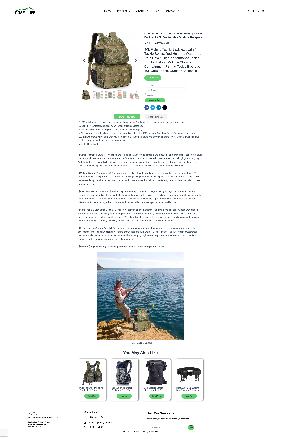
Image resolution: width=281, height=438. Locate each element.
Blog (156, 11)
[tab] (127, 116)
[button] (84, 60)
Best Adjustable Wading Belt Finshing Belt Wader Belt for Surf (188, 390)
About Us (142, 11)
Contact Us (172, 11)
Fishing (149, 43)
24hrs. (162, 246)
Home (108, 11)
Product (122, 11)
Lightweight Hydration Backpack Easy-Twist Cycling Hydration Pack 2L (124, 390)
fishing (194, 228)
